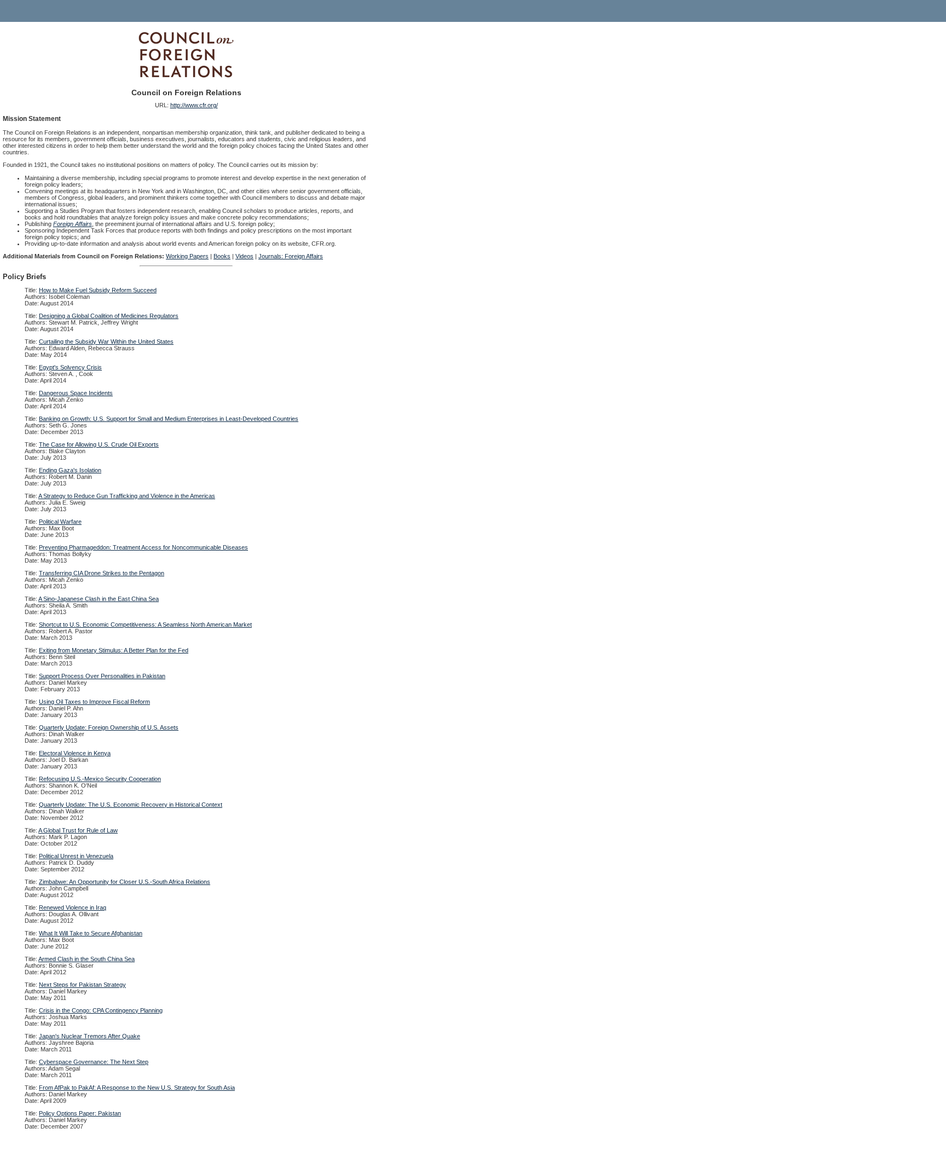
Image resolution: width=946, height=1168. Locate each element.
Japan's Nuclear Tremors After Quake (89, 1036)
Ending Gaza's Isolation (70, 470)
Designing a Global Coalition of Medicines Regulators (108, 316)
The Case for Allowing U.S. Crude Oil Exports (99, 444)
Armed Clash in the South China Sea (86, 959)
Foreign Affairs (72, 224)
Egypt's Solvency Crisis (70, 367)
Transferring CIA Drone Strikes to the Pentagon (101, 573)
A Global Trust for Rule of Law (78, 830)
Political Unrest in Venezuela (76, 856)
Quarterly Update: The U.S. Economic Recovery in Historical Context (130, 804)
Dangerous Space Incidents (76, 393)
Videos (244, 256)
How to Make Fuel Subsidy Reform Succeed (98, 290)
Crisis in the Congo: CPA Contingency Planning (101, 1010)
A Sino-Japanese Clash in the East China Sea (98, 598)
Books (222, 256)
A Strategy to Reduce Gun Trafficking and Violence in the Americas (126, 496)
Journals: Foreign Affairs (290, 256)
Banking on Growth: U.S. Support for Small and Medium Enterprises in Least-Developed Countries (168, 418)
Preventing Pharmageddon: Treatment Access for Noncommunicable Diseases (143, 547)
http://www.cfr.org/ (194, 105)
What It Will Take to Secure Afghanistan (90, 933)
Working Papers (187, 256)
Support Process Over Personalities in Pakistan (102, 676)
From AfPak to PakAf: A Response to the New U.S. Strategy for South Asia (137, 1087)
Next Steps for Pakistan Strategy (82, 984)
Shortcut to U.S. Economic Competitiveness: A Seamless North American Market (145, 624)
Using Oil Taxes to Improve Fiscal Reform (94, 701)
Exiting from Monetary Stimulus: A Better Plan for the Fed (113, 650)
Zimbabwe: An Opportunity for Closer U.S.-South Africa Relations (124, 881)
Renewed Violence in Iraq (72, 907)
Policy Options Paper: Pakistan (80, 1113)
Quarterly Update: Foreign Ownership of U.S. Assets (108, 727)
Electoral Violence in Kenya (75, 753)
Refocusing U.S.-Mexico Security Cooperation (100, 779)
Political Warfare (60, 521)
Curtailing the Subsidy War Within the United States (106, 341)
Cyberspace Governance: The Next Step (93, 1062)
